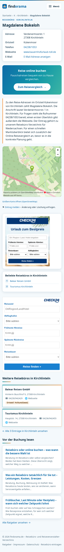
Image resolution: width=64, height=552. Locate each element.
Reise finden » (28, 261)
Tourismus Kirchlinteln (21, 286)
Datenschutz (33, 544)
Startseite (6, 15)
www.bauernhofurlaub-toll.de (40, 52)
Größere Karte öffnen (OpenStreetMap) (19, 201)
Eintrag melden (12, 207)
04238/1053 (30, 47)
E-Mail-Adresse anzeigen (37, 56)
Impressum (19, 544)
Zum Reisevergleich (32, 87)
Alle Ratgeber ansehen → (16, 522)
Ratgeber (7, 544)
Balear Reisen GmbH (20, 280)
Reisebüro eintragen (51, 544)
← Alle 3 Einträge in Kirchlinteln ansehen (25, 431)
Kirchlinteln (22, 15)
